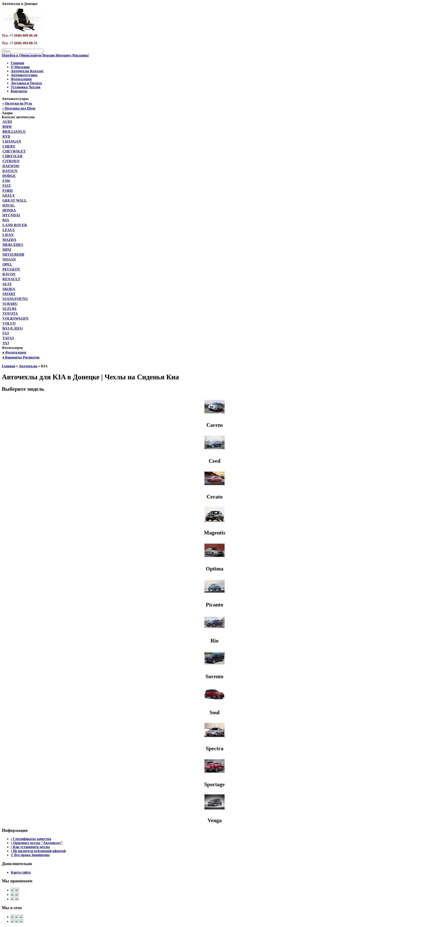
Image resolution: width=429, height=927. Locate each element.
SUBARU (10, 304)
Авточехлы (28, 366)
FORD (7, 190)
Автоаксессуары (24, 75)
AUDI (7, 122)
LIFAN (8, 235)
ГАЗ (5, 333)
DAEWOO (10, 166)
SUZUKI (9, 308)
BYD (6, 136)
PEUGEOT (11, 269)
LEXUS (8, 230)
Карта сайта (21, 872)
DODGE (9, 176)
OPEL (7, 264)
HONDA (9, 210)
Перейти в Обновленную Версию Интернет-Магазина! (45, 55)
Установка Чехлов (25, 87)
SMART (8, 294)
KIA (5, 220)
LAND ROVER (14, 225)
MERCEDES (12, 245)
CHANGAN (11, 141)
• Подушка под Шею (18, 108)
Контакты (19, 91)
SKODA (8, 289)
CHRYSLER (12, 156)
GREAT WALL (14, 200)
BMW (7, 127)
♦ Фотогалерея (14, 352)
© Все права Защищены (30, 855)
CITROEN (10, 161)
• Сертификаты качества (31, 839)
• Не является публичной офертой (38, 851)
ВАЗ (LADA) (12, 328)
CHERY (8, 146)
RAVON (8, 274)
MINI (6, 249)
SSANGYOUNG (15, 299)
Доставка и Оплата (26, 83)
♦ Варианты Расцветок (21, 357)
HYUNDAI (11, 215)
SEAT (7, 284)
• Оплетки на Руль (17, 103)
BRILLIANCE (14, 131)
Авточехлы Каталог (27, 71)
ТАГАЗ (8, 338)
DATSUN (9, 171)
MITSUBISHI (13, 254)
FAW (6, 181)
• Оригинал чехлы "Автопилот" (37, 843)
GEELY (8, 195)
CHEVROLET (14, 151)
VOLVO (8, 323)
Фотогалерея (21, 79)
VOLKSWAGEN (15, 318)
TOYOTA (10, 313)
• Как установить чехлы (30, 847)
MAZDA (9, 240)
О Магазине (20, 67)
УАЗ (5, 343)
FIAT (6, 186)
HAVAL (8, 205)
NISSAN (9, 259)
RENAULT (11, 279)
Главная (17, 63)
